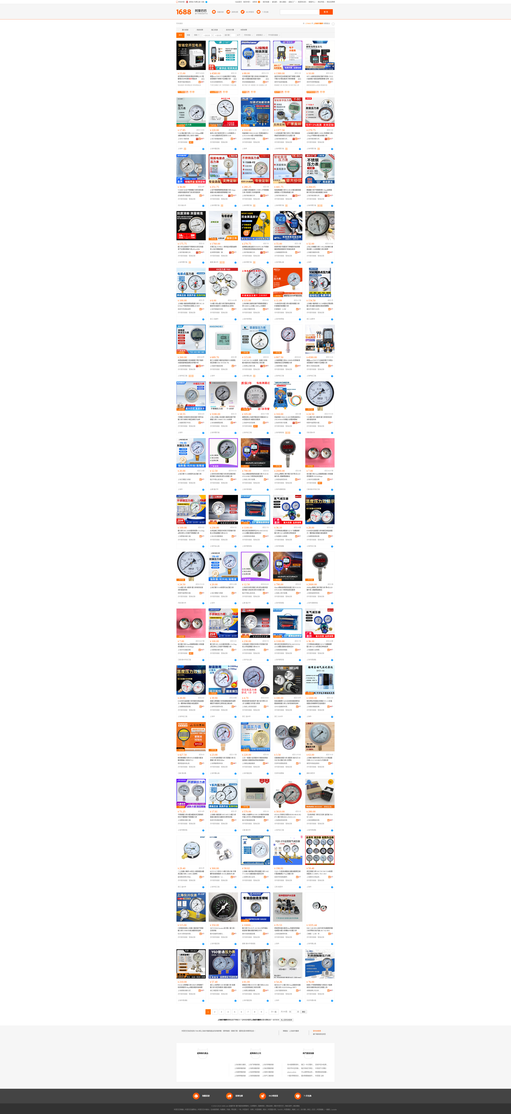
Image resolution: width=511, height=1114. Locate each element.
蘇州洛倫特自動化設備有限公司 (217, 934)
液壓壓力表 (255, 85)
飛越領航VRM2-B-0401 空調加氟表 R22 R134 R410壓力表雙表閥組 (255, 134)
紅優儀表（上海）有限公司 (281, 309)
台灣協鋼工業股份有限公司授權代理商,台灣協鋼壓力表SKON (223, 532)
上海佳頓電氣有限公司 (314, 820)
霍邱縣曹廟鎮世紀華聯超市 (310, 1076)
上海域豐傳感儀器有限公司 (185, 366)
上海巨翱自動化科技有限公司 (281, 139)
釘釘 (313, 1110)
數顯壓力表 (278, 85)
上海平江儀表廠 (268, 1076)
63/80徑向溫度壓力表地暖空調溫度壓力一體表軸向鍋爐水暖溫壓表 (320, 532)
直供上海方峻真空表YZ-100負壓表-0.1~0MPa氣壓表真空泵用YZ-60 (223, 134)
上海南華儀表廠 (254, 1072)
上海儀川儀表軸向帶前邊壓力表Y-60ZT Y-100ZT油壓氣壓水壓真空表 (255, 873)
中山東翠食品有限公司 (309, 1072)
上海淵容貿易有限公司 (281, 820)
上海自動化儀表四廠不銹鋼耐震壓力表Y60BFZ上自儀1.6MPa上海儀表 (255, 305)
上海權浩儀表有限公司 (314, 252)
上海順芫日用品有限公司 (314, 877)
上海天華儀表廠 (268, 1065)
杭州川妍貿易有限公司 (185, 934)
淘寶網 (222, 1110)
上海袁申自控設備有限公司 (249, 423)
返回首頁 (276, 1020)
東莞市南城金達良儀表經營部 (314, 763)
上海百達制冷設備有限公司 (249, 139)
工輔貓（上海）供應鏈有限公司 (314, 934)
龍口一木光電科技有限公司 (310, 1065)
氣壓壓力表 (263, 85)
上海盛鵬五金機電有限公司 (281, 536)
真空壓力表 (287, 85)
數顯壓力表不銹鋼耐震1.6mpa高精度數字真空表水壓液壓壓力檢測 (319, 191)
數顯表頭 (324, 85)
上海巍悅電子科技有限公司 (185, 423)
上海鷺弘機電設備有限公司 (249, 991)
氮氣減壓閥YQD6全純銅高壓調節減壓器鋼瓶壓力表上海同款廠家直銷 (287, 702)
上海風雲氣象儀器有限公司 (249, 536)
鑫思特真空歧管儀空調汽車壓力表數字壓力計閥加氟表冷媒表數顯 (287, 78)
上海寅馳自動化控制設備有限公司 (185, 991)
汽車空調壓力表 (215, 85)
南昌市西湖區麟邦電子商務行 (281, 877)
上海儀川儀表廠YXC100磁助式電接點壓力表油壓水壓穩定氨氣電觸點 (320, 305)
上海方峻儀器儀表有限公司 (217, 139)
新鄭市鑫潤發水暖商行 (314, 423)
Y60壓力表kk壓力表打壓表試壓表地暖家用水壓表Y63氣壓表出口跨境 (222, 305)
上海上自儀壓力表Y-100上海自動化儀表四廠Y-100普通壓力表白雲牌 (320, 248)
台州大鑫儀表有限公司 (281, 707)
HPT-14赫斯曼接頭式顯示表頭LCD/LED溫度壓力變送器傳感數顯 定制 (320, 78)
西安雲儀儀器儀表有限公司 (249, 82)
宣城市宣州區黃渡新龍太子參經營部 (328, 1065)
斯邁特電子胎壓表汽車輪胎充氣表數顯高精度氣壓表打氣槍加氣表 (287, 248)
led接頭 (317, 85)
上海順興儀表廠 (240, 1068)
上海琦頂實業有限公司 (281, 934)
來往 (308, 1110)
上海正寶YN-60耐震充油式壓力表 (189, 474)
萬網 (293, 1110)
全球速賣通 (215, 1110)
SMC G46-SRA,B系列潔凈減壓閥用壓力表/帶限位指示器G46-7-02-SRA (320, 929)
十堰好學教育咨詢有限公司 (296, 1076)
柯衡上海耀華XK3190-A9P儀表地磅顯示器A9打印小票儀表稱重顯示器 (255, 816)
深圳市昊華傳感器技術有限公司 (314, 82)
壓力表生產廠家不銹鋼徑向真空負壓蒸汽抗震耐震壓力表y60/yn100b (190, 248)
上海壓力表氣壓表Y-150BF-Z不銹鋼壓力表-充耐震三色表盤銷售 (255, 191)
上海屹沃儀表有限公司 (249, 309)
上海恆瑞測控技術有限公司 (281, 479)
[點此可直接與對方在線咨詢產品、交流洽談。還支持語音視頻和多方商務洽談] (203, 149)
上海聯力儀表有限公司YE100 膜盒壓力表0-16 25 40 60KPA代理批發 (319, 759)
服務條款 (261, 1106)
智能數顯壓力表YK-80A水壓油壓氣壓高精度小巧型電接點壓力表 (287, 191)
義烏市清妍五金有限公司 (314, 309)
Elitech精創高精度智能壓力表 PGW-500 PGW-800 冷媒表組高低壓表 (255, 475)
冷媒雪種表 (226, 85)
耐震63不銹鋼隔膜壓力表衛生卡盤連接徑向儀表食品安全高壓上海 (319, 986)
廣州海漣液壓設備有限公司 (249, 934)
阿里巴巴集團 (179, 1110)
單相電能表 (189, 85)
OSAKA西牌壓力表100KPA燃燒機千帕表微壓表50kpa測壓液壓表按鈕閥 (190, 986)
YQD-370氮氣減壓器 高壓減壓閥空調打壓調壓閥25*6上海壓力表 (287, 873)
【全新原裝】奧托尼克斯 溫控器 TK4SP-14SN (320, 816)
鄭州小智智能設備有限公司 (314, 366)
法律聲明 (253, 1106)
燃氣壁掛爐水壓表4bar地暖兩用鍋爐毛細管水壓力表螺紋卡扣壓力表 (287, 929)
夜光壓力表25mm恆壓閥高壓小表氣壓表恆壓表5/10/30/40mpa (320, 475)
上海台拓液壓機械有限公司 (217, 536)
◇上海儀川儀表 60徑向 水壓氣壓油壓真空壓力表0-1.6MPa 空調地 (191, 873)
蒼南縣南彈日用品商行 (185, 877)
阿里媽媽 (258, 1110)
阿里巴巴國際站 (190, 1110)
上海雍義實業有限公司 (281, 252)
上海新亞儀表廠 (268, 1072)
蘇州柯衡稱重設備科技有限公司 (249, 820)
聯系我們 (288, 1106)
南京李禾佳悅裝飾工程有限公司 (298, 1068)
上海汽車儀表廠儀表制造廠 (258, 1065)
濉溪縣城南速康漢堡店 (323, 1072)
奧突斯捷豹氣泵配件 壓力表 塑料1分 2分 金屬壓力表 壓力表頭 (255, 702)
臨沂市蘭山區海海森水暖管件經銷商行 (217, 479)
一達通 (327, 1110)
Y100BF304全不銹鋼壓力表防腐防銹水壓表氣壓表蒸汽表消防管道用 (190, 191)
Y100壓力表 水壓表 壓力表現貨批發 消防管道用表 (319, 418)
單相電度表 (197, 85)
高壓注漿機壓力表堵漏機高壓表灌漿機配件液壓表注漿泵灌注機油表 (223, 702)
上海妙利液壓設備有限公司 (314, 479)
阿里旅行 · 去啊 (248, 1110)
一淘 (239, 1110)
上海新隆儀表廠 (254, 1076)
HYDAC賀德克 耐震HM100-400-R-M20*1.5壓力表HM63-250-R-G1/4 (287, 816)
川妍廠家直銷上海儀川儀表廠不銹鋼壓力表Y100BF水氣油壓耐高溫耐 (190, 929)
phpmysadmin (291, 1072)
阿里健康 (320, 1110)
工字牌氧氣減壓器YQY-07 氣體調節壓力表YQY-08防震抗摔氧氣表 (287, 532)
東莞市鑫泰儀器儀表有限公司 (281, 82)
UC (298, 1110)
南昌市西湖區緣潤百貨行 (185, 309)
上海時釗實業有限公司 (217, 707)
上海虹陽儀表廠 (268, 1068)
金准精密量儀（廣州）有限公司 (217, 252)
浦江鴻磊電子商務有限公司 (217, 991)
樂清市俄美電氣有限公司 (185, 82)
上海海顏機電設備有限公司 (217, 423)
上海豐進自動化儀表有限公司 (185, 820)
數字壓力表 (246, 85)
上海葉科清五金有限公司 (249, 877)
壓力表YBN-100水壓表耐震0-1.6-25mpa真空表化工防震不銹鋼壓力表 (191, 532)
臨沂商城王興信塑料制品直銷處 (312, 1068)
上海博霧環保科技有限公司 (217, 763)
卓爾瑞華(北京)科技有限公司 (314, 991)
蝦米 (264, 1110)
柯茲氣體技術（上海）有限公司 (217, 877)
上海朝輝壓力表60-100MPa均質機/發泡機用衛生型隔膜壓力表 (287, 361)
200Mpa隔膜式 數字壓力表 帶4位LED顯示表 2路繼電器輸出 (287, 475)
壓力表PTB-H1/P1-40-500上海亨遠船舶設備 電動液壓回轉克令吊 (255, 929)
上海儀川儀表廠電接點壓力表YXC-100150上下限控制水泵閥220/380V (191, 305)
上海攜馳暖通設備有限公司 (314, 536)
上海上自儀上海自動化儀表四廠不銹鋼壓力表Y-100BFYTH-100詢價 (223, 418)
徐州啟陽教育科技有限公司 (296, 1065)
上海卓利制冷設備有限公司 (281, 423)
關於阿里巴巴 (279, 1106)
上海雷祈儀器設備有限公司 (217, 366)
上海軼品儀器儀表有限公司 (249, 763)
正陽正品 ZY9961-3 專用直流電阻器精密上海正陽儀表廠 (223, 248)
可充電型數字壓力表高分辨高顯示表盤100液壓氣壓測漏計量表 (255, 78)
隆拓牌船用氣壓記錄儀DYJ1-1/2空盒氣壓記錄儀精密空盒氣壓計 (319, 702)
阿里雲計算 (272, 1110)
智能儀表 (181, 85)
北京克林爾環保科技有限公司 (217, 82)
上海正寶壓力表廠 (184, 479)
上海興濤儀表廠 (254, 1068)
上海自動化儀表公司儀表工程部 (245, 1065)
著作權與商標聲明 (242, 1106)
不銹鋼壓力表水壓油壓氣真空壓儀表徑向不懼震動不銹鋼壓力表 (190, 816)
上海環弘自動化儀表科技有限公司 (249, 366)
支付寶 (303, 1110)
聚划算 (233, 1110)
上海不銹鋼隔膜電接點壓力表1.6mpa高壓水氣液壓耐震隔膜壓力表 (222, 191)
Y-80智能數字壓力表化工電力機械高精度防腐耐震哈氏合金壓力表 (287, 134)
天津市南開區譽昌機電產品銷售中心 (281, 763)
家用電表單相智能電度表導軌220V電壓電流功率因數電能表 (191, 78)
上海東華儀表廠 (240, 1072)
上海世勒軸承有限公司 (217, 309)
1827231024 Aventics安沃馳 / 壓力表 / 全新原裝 (222, 929)
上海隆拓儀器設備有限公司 (314, 707)
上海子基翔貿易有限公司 (281, 991)
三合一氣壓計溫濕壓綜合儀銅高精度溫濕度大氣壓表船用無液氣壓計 (255, 759)
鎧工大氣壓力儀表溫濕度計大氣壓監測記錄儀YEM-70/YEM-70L (223, 361)
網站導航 (296, 1106)
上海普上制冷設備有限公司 (249, 479)
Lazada (334, 1110)
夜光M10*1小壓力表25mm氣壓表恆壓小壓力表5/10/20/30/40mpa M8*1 (287, 986)
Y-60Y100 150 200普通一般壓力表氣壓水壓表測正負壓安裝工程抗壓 (254, 361)
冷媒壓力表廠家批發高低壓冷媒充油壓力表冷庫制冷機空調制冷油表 (190, 418)
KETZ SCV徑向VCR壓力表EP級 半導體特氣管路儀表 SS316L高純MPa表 (223, 873)
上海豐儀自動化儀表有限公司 (185, 536)
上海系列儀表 (294, 1031)
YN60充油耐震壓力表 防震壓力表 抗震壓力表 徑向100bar (223, 759)
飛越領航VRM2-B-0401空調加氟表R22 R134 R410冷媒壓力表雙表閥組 (287, 418)
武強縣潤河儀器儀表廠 (185, 196)
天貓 (228, 1110)
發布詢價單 (317, 1031)
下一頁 (274, 1012)
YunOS (280, 1110)
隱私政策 (269, 1106)
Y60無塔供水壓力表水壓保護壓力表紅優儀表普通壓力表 (287, 305)
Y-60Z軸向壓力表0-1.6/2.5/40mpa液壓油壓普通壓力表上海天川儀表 (190, 134)
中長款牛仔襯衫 (320, 1068)
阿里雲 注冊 (319, 1076)
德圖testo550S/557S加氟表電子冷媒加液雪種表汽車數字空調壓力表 (223, 78)
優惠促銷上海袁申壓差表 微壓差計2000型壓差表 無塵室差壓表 (255, 418)
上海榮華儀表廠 (240, 1076)
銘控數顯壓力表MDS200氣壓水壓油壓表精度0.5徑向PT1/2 (190, 759)
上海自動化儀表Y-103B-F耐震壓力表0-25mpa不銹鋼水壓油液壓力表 (320, 134)
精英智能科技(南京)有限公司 (185, 763)
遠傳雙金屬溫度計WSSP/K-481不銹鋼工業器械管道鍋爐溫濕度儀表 (255, 248)
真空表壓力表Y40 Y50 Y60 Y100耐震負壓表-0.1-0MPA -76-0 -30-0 (320, 873)
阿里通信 (287, 1110)
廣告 (203, 79)
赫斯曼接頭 (311, 85)
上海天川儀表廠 (183, 139)
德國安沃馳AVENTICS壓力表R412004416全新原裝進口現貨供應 (255, 986)
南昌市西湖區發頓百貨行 (217, 820)
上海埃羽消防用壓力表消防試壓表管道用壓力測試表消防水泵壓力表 (223, 475)
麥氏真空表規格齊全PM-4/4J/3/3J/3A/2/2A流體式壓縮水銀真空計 (255, 532)
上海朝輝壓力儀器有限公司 (281, 366)
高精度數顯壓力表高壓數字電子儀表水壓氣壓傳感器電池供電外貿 (190, 361)
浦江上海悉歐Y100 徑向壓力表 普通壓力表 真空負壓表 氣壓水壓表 (222, 986)
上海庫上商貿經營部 (249, 707)
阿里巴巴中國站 (203, 1110)
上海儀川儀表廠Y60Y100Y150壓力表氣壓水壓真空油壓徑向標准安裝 (223, 816)
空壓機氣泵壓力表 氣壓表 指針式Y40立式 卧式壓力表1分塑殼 (287, 759)
